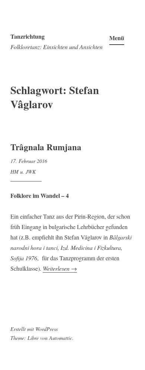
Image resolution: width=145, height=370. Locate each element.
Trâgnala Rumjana (45, 147)
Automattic (60, 337)
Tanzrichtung (27, 36)
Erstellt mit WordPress (34, 328)
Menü (116, 37)
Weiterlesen (60, 268)
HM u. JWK (23, 171)
